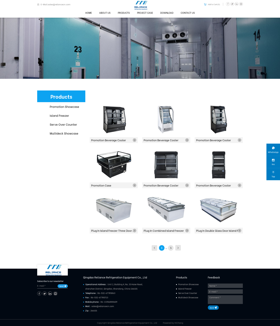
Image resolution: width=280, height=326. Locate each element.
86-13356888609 (108, 301)
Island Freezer (59, 115)
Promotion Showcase (64, 106)
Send (61, 286)
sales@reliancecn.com (102, 306)
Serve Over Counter (63, 124)
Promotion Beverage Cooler (108, 140)
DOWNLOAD (166, 12)
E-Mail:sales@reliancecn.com (55, 4)
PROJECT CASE (145, 12)
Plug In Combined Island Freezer (164, 230)
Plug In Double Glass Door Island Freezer (219, 230)
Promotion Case (101, 185)
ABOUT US (105, 12)
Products (61, 96)
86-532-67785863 (106, 292)
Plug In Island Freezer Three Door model (114, 230)
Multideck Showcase (64, 133)
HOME (88, 12)
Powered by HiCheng (173, 322)
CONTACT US (188, 12)
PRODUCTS (124, 12)
